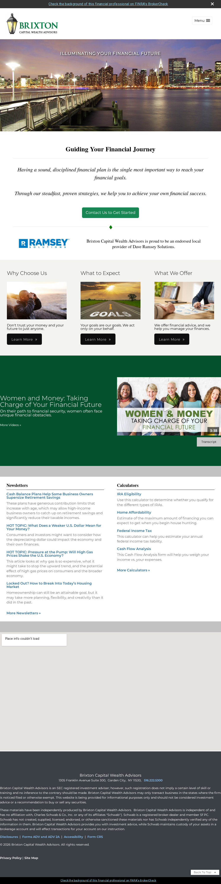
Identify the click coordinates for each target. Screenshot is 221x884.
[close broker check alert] (212, 4)
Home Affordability (134, 512)
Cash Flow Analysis (134, 549)
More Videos (10, 424)
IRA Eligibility (129, 494)
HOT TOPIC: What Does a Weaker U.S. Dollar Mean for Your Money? (53, 527)
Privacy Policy (11, 858)
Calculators (128, 485)
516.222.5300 (153, 780)
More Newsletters (23, 613)
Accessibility (73, 837)
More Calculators (133, 570)
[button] (202, 20)
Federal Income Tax (134, 531)
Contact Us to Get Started (110, 212)
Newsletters (17, 485)
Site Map (31, 858)
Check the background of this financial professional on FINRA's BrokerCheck (108, 4)
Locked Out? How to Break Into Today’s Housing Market (49, 585)
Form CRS (95, 837)
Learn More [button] (22, 339)
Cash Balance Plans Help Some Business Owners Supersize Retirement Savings (49, 496)
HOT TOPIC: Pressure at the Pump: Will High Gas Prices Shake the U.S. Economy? (49, 554)
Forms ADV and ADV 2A (41, 837)
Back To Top (203, 872)
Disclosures (9, 837)
